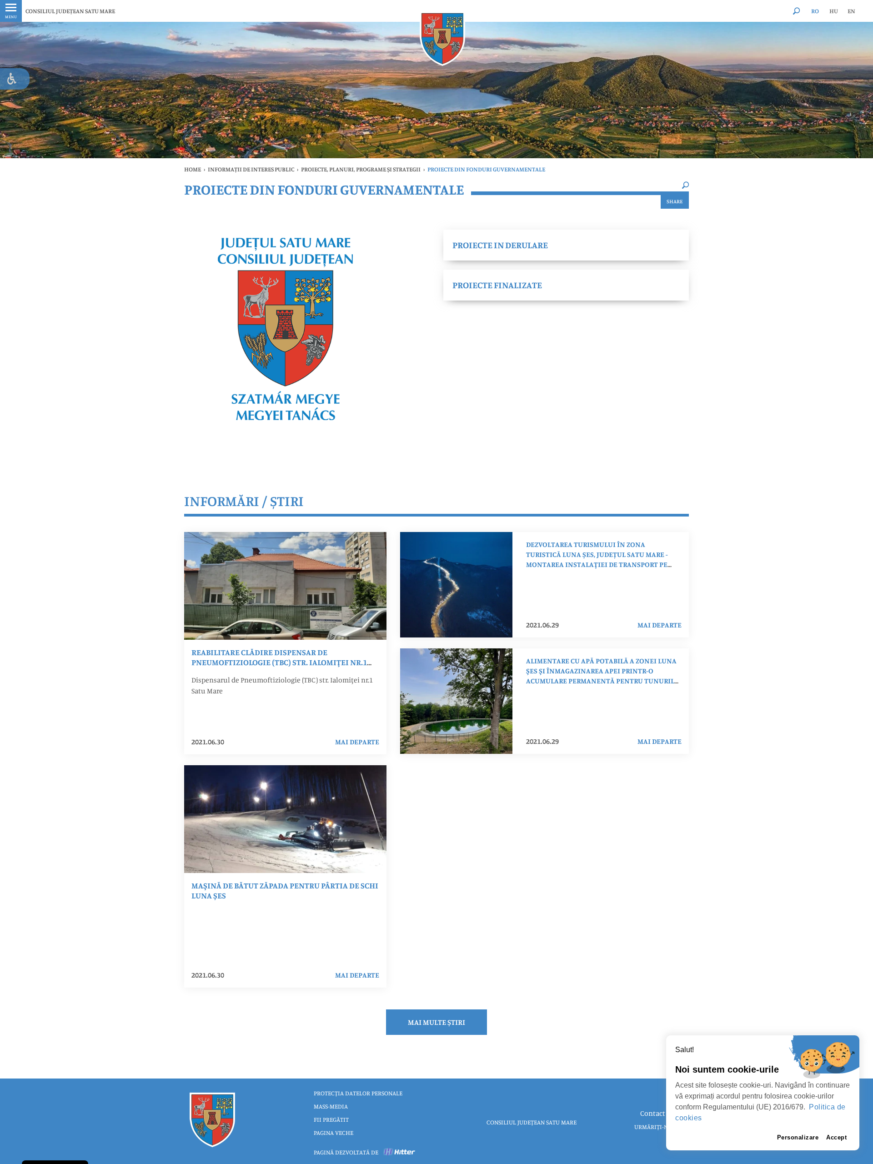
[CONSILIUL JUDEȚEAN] (442, 38)
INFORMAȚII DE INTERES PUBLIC (251, 169)
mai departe (357, 741)
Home (192, 169)
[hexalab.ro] (399, 1152)
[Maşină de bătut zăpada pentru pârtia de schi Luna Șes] (285, 819)
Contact (652, 1113)
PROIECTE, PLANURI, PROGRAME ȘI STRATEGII (361, 169)
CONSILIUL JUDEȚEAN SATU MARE (70, 11)
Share (675, 201)
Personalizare (798, 1137)
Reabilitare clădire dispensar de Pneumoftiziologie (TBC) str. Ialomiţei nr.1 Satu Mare (279, 662)
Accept (836, 1137)
